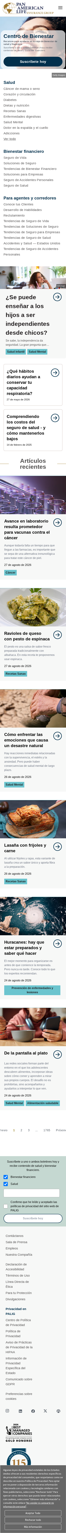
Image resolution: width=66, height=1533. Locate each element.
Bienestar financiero (23, 1176)
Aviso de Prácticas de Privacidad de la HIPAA (19, 1347)
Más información (33, 1526)
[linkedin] (20, 1411)
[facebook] (33, 1411)
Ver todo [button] (10, 139)
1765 (46, 1130)
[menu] (60, 7)
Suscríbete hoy (33, 62)
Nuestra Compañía (19, 1254)
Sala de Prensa (16, 1242)
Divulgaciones (15, 1299)
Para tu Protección (19, 1293)
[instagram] (8, 1411)
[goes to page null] (56, 297)
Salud (14, 1183)
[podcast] (58, 1411)
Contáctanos (14, 1236)
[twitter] (46, 1411)
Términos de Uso (18, 1275)
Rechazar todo (33, 1520)
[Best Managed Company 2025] (33, 1434)
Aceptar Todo (33, 1513)
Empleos (12, 1248)
